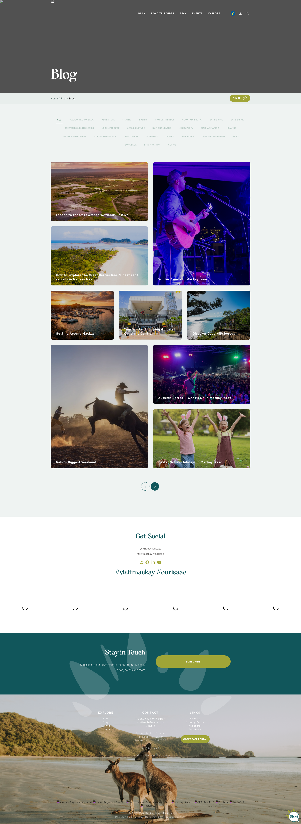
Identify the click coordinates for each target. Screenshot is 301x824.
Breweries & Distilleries (79, 128)
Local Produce (110, 128)
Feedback (195, 729)
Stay (183, 13)
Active (172, 144)
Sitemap (195, 718)
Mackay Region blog (82, 119)
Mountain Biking (192, 119)
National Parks (161, 128)
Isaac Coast (131, 136)
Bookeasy (137, 816)
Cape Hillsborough (213, 136)
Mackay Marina (210, 128)
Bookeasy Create (175, 816)
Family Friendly (164, 119)
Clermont (152, 136)
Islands (231, 128)
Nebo (236, 136)
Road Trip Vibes (162, 13)
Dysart (170, 136)
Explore (214, 13)
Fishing (127, 119)
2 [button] (155, 486)
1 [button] (145, 486)
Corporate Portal (195, 739)
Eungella (131, 144)
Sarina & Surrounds (74, 136)
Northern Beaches (105, 136)
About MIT (195, 725)
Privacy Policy (195, 722)
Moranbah (188, 136)
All (59, 119)
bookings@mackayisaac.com (151, 754)
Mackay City (186, 128)
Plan (141, 13)
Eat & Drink (216, 119)
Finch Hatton (152, 144)
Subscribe (193, 661)
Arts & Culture (136, 128)
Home (54, 98)
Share (237, 98)
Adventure (108, 119)
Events (197, 13)
